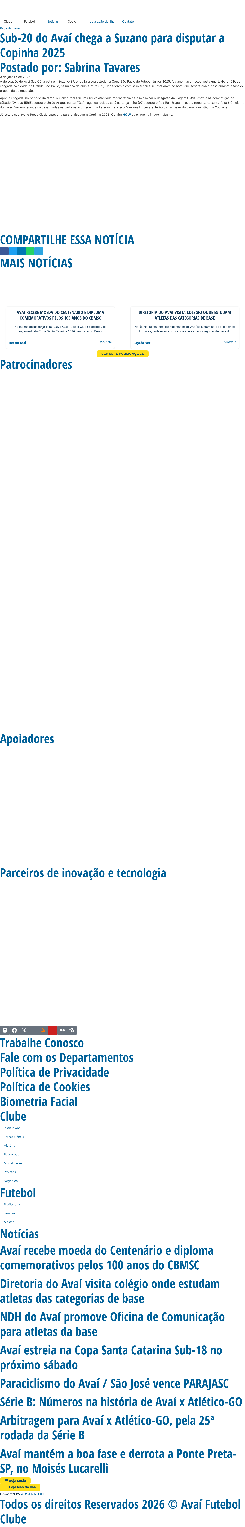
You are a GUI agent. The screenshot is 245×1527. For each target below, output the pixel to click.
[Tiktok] (33, 1030)
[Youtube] (52, 1030)
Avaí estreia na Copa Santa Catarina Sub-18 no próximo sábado (111, 1357)
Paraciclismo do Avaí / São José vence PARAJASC (114, 1383)
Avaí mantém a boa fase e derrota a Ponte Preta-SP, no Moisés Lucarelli (118, 1460)
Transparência (14, 1137)
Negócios (11, 1181)
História (9, 1145)
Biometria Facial (39, 1101)
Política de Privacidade (54, 1072)
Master (9, 1222)
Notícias (53, 21)
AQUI (127, 114)
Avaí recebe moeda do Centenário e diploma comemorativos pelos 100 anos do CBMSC (107, 1257)
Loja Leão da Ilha (102, 21)
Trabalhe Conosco (42, 1042)
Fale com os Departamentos (67, 1057)
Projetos (10, 1172)
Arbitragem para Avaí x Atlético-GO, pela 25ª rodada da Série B (107, 1427)
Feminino (10, 1213)
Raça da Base (10, 28)
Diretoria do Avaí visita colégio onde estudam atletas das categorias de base (110, 1290)
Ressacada (11, 1154)
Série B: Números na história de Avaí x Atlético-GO (121, 1401)
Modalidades (13, 1163)
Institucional (17, 342)
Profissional (12, 1204)
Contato (128, 21)
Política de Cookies (45, 1086)
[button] (4, 251)
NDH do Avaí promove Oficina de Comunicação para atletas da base (112, 1324)
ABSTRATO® (32, 1494)
